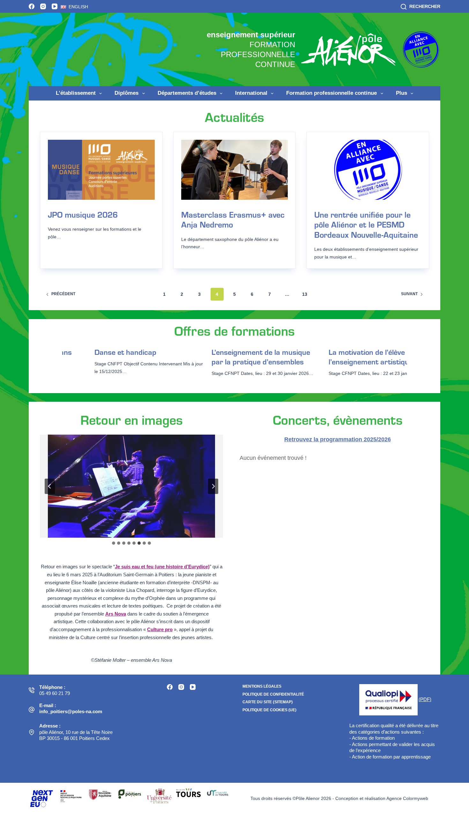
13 (304, 294)
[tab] (113, 543)
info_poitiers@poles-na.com (70, 711)
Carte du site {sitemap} (267, 702)
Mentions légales (261, 686)
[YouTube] (54, 6)
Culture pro (160, 629)
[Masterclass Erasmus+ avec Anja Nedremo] (234, 170)
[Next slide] (213, 486)
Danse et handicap (115, 352)
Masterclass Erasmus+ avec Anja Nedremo (233, 219)
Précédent (63, 294)
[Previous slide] (50, 486)
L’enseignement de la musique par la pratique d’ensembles (250, 356)
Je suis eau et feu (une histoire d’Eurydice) (162, 566)
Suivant (409, 294)
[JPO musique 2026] (101, 170)
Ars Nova (115, 613)
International (251, 93)
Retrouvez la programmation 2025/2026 (337, 439)
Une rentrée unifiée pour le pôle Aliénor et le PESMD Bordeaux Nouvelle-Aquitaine (366, 224)
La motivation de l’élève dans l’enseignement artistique (365, 356)
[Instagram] (43, 6)
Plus (401, 93)
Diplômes (126, 93)
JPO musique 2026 (83, 214)
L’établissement (76, 93)
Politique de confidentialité (273, 694)
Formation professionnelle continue (331, 93)
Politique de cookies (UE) (269, 710)
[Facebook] (31, 6)
